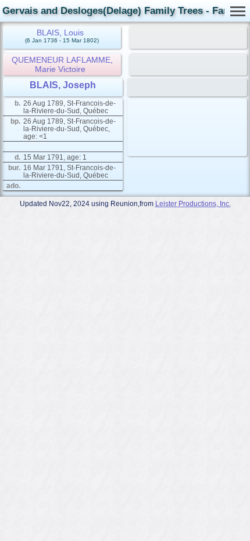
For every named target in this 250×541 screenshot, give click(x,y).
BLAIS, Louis (60, 32)
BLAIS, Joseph (63, 85)
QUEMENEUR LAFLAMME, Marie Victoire (62, 64)
